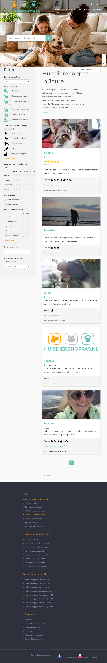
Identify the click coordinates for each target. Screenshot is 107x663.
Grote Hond (17, 143)
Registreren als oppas (33, 503)
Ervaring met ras (11, 247)
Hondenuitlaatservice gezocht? (37, 543)
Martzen (49, 423)
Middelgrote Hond (19, 138)
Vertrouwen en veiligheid (34, 623)
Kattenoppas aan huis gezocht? (37, 547)
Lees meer (46, 113)
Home (57, 10)
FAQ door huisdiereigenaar (35, 526)
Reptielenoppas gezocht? (35, 559)
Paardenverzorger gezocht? (36, 567)
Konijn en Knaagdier (19, 154)
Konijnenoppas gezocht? (34, 551)
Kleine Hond (16, 133)
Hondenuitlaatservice (19, 120)
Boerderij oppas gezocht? (35, 563)
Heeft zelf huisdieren (13, 210)
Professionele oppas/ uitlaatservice (13, 260)
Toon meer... (12, 158)
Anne (47, 292)
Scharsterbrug (51, 365)
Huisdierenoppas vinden (35, 515)
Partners (28, 631)
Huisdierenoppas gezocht (72, 10)
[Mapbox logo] (6, 64)
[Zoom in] (104, 56)
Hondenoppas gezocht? (34, 539)
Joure (48, 157)
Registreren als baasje (33, 519)
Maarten (50, 230)
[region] (53, 33)
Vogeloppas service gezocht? (36, 555)
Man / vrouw (9, 196)
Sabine (48, 152)
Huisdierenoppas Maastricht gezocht (39, 607)
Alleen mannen (12, 204)
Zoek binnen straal (12, 77)
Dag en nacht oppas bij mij (19, 103)
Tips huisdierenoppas (33, 507)
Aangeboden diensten (13, 87)
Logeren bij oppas (18, 114)
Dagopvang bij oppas (20, 109)
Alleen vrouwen (12, 200)
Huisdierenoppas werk (92, 10)
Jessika (49, 360)
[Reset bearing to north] (104, 64)
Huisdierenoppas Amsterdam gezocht (40, 579)
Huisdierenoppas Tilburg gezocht (38, 603)
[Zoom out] (104, 60)
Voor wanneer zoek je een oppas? (15, 165)
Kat (12, 148)
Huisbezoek (15, 91)
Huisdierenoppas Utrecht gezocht (38, 587)
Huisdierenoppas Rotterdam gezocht (39, 583)
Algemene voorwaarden (34, 635)
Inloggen (97, 4)
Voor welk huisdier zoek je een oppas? (15, 127)
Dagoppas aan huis (19, 96)
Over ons (28, 620)
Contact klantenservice (34, 639)
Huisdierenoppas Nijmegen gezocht (39, 599)
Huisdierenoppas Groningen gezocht (39, 591)
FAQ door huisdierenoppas (35, 511)
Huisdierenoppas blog (33, 627)
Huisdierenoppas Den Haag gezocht (39, 595)
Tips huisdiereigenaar (33, 523)
